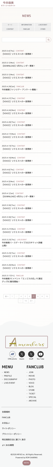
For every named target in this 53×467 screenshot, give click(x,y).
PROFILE (8, 375)
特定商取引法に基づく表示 (14, 439)
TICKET (32, 393)
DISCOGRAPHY (10, 379)
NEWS (6, 372)
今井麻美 (8, 4)
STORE (32, 390)
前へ (7, 296)
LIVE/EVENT (43, 25)
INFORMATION (26, 25)
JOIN (31, 372)
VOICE (31, 383)
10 (47, 296)
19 (25, 300)
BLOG (31, 386)
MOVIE (32, 375)
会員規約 (6, 411)
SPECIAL (32, 397)
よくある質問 (8, 445)
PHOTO (32, 379)
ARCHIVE (33, 400)
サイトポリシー (9, 428)
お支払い (6, 423)
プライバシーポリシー (12, 434)
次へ (31, 300)
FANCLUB (26, 29)
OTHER (42, 29)
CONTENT (10, 29)
